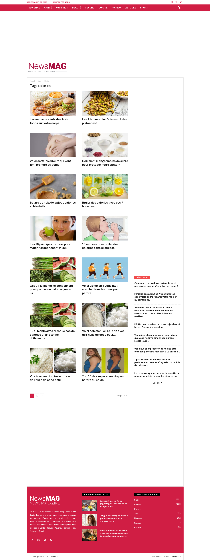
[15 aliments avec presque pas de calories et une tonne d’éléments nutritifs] (53, 315)
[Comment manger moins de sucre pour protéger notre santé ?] (105, 145)
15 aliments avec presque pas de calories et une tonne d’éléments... (52, 334)
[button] (179, 7)
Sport (144, 8)
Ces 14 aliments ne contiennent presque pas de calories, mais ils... (51, 289)
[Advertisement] (105, 34)
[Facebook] (167, 2)
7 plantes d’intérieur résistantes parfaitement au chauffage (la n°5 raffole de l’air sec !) (157, 362)
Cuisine (103, 8)
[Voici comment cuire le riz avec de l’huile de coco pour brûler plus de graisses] (53, 360)
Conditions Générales (160, 556)
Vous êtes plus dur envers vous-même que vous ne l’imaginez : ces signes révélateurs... (155, 338)
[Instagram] (172, 2)
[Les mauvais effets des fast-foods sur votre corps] (53, 103)
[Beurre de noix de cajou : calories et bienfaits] (53, 186)
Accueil (32, 81)
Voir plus (156, 383)
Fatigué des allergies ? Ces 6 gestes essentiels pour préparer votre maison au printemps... (155, 297)
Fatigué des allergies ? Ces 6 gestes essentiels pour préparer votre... (114, 518)
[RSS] (181, 2)
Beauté (76, 8)
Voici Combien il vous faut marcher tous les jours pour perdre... (101, 289)
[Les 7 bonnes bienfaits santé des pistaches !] (105, 103)
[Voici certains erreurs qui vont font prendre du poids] (53, 145)
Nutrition (62, 8)
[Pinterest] (176, 2)
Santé (48, 8)
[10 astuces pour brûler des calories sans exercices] (105, 228)
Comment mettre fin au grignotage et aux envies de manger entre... (113, 504)
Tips (136, 514)
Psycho (90, 8)
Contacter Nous (61, 2)
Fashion (116, 8)
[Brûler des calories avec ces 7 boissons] (105, 186)
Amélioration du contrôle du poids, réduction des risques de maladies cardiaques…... (114, 533)
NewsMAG (34, 8)
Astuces (130, 8)
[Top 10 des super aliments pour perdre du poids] (105, 360)
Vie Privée (176, 556)
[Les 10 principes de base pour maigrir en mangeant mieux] (53, 228)
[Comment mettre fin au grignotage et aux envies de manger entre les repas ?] (89, 505)
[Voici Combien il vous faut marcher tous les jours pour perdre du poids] (105, 269)
